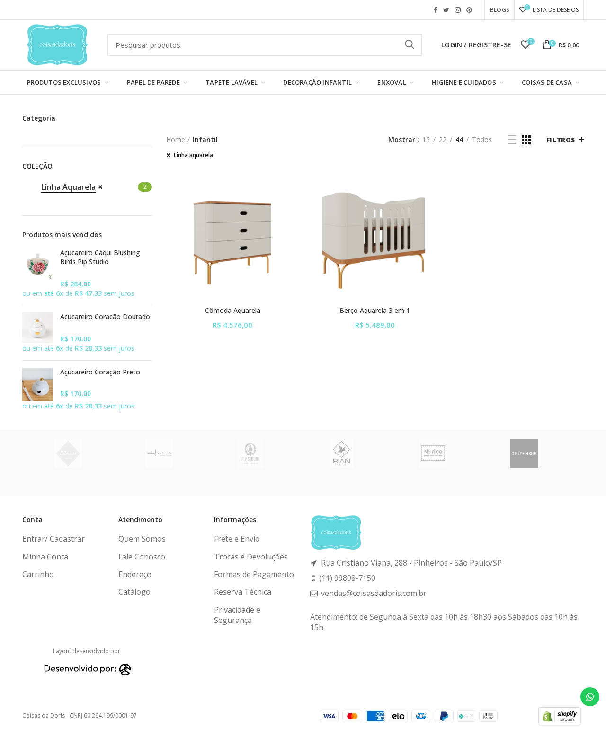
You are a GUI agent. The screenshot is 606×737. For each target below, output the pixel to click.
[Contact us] (589, 696)
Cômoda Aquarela (232, 310)
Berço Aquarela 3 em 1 (374, 310)
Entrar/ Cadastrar (53, 538)
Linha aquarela (193, 155)
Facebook (435, 10)
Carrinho (38, 574)
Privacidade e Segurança (237, 614)
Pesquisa (409, 45)
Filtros (560, 139)
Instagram (457, 10)
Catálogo (134, 591)
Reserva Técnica (242, 591)
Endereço (135, 574)
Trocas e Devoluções (251, 556)
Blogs (499, 10)
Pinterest (469, 10)
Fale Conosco (141, 556)
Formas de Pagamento (254, 574)
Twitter (446, 10)
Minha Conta (45, 556)
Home (175, 139)
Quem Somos (142, 538)
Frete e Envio (237, 538)
